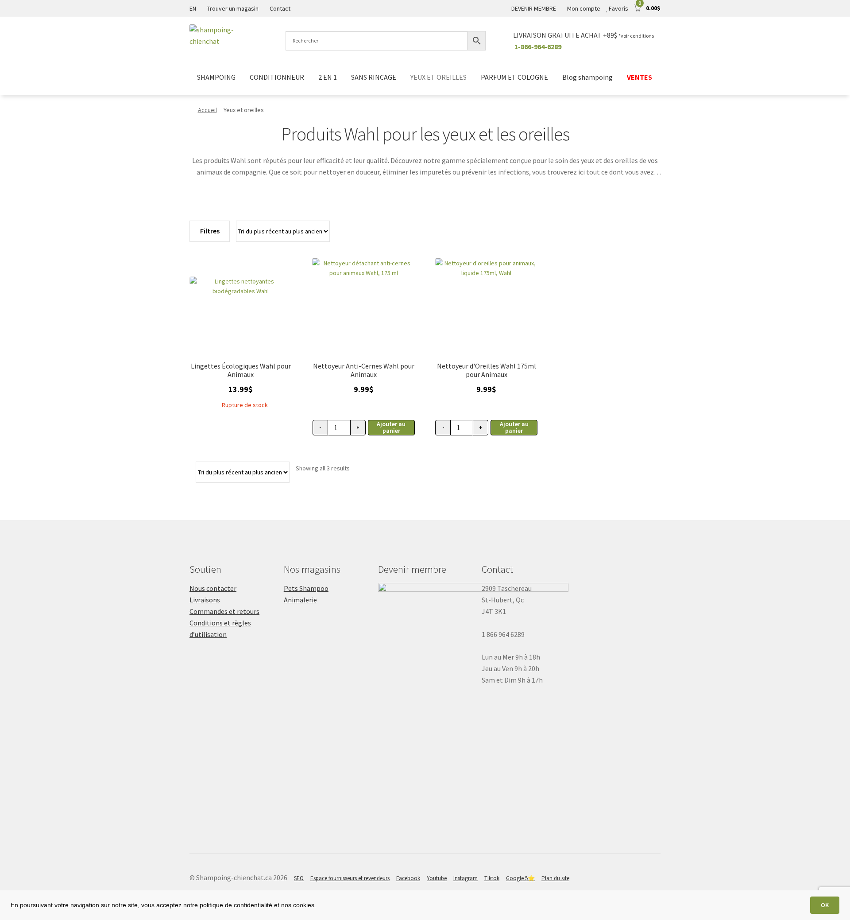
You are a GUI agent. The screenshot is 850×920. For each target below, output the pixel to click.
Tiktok (491, 878)
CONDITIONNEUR (277, 77)
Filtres (210, 230)
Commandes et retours (224, 611)
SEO (299, 878)
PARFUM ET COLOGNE (514, 77)
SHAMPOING (216, 77)
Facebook (408, 878)
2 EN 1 (327, 77)
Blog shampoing (587, 77)
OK (825, 905)
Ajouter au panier (391, 427)
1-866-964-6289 (537, 46)
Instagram (465, 878)
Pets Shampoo (306, 588)
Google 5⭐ (520, 878)
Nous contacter (212, 588)
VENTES (640, 77)
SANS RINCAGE (373, 77)
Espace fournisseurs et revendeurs (350, 878)
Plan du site (555, 878)
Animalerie (300, 599)
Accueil (207, 110)
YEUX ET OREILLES (438, 77)
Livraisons (204, 599)
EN (192, 8)
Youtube (437, 878)
